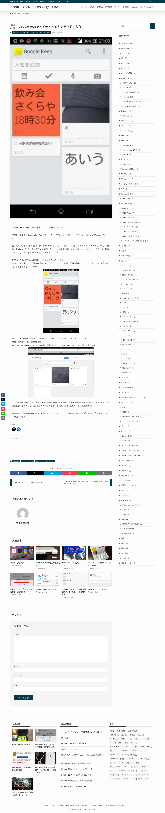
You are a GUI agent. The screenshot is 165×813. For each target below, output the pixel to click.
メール (17, 676)
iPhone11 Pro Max (116, 743)
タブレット (127, 402)
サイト (16, 685)
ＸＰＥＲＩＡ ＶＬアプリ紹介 (42, 32)
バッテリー (144, 771)
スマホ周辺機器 (128, 387)
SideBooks (133, 751)
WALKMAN (114, 755)
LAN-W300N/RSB (129, 529)
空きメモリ (138, 779)
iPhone (137, 739)
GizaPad (141, 735)
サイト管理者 (22, 523)
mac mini (126, 155)
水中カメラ (127, 779)
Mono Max (134, 747)
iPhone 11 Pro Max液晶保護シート (76, 763)
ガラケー (126, 377)
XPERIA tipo (128, 213)
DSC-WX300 (129, 340)
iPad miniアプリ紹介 (132, 102)
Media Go (134, 743)
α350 (125, 303)
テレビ (125, 426)
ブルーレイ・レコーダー (132, 455)
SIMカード (127, 179)
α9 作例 (64, 738)
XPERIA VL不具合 (131, 232)
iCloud (125, 68)
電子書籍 (126, 553)
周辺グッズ (127, 368)
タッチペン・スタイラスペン (133, 397)
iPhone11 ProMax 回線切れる (74, 743)
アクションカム (129, 317)
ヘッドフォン (126, 775)
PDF (142, 747)
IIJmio (126, 510)
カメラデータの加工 (130, 321)
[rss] (150, 1)
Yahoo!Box (131, 759)
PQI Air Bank (114, 751)
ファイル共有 (114, 775)
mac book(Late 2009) (131, 150)
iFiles (130, 739)
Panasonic (127, 289)
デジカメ (122, 771)
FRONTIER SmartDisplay (118, 735)
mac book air (128, 145)
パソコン (126, 431)
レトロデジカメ (115, 779)
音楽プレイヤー (128, 563)
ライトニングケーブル (142, 775)
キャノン (126, 326)
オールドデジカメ (144, 759)
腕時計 (125, 538)
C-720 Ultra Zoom (130, 279)
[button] (18, 473)
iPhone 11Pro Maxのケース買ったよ (77, 769)
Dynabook (127, 436)
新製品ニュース (129, 485)
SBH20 (124, 751)
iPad (125, 78)
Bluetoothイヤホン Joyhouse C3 (75, 786)
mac (124, 140)
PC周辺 (126, 174)
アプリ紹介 (127, 131)
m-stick (126, 441)
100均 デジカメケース (71, 749)
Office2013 (127, 199)
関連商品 (126, 372)
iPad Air (126, 88)
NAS (124, 159)
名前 (16, 666)
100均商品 (127, 43)
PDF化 (149, 747)
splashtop (143, 751)
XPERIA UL (128, 218)
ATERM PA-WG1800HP (132, 524)
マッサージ (127, 460)
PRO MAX (127, 116)
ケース (125, 382)
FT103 (125, 412)
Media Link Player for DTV (119, 747)
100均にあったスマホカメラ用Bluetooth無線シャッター (82, 756)
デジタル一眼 (128, 345)
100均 (112, 731)
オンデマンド (127, 256)
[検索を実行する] (152, 26)
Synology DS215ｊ (130, 169)
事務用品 (126, 471)
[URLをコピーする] (103, 473)
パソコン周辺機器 (129, 445)
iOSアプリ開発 (128, 73)
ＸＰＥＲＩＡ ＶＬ (25, 32)
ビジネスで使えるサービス (132, 450)
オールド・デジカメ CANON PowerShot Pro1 (81, 732)
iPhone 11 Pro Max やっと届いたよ (76, 775)
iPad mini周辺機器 (131, 106)
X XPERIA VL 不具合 (117, 759)
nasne (126, 164)
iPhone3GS (127, 121)
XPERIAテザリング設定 (128, 755)
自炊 (146, 779)
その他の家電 (127, 246)
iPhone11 (126, 111)
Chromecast (127, 63)
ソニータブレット (130, 421)
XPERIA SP (128, 208)
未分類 (125, 495)
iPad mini (15, 32)
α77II (125, 312)
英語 (124, 543)
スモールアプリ (115, 767)
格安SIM (126, 500)
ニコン (126, 359)
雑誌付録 (126, 548)
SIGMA (126, 293)
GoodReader (114, 739)
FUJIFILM (127, 266)
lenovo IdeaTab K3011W (132, 416)
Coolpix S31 (129, 363)
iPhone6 (126, 126)
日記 (124, 490)
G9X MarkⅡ (129, 331)
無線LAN (126, 519)
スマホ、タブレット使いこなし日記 (34, 7)
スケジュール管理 (132, 763)
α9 (125, 354)
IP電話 (125, 135)
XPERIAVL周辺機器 (132, 236)
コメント (18, 634)
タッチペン (135, 767)
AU (124, 58)
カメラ (125, 261)
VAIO (124, 189)
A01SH (126, 407)
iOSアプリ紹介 (129, 83)
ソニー (126, 335)
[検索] (153, 1)
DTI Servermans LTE (131, 505)
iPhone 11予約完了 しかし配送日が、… (78, 781)
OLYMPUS (127, 275)
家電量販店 (127, 476)
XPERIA (126, 204)
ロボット (126, 466)
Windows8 (127, 194)
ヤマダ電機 (127, 480)
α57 (125, 307)
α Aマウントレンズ (130, 298)
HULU (123, 739)
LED (126, 743)
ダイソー (113, 771)
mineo (126, 514)
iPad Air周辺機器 (131, 92)
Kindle (125, 558)
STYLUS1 (128, 284)
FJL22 (126, 53)
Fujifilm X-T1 (129, 270)
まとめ (125, 251)
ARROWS (127, 48)
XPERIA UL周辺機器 (132, 222)
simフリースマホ (129, 184)
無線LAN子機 (128, 533)
